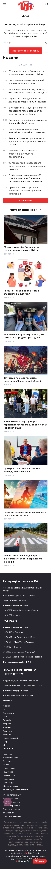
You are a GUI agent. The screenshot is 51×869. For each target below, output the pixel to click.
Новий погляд (9, 768)
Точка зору (8, 783)
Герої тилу (8, 754)
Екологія (7, 720)
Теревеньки (8, 779)
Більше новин (26, 200)
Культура (7, 731)
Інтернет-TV (9, 813)
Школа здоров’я (10, 786)
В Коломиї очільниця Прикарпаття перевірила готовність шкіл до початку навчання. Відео (25, 425)
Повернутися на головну (25, 51)
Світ (4, 709)
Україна (6, 706)
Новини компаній (10, 738)
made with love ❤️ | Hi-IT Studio (25, 853)
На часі (6, 765)
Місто (5, 745)
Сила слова (8, 761)
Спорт (5, 742)
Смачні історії (9, 775)
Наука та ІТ (8, 734)
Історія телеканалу (12, 795)
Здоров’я (7, 724)
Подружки (8, 772)
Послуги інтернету (11, 809)
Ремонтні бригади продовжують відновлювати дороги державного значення (23, 559)
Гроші (5, 717)
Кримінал (7, 727)
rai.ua (22, 825)
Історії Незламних (11, 758)
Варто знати (8, 713)
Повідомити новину (12, 816)
